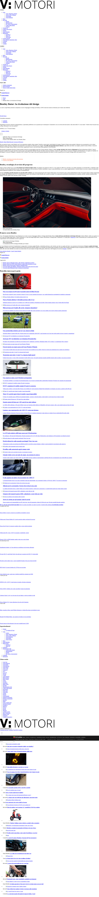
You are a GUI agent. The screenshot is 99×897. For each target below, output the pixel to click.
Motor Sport (5, 643)
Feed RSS (15, 730)
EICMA (5, 685)
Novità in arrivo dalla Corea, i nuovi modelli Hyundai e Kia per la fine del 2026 (18, 560)
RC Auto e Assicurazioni (11, 24)
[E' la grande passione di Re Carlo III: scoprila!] (51, 780)
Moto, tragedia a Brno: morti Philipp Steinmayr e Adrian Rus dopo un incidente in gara (20, 610)
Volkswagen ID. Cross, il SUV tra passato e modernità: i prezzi (14, 532)
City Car (5, 672)
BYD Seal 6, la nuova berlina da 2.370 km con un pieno (13, 567)
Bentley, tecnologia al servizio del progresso (13, 159)
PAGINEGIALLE (33, 737)
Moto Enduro (6, 677)
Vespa (4, 680)
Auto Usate (5, 668)
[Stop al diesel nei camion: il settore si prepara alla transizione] (51, 886)
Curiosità (5, 41)
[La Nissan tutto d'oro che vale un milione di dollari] (51, 856)
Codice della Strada (10, 25)
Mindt (8, 142)
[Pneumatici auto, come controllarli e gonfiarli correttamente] (51, 871)
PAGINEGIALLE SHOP (41, 737)
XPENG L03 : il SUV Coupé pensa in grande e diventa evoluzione (15, 582)
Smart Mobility (6, 32)
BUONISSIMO (78, 737)
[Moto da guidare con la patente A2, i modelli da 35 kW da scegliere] (51, 805)
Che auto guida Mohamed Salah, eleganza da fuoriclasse (16, 268)
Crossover (5, 670)
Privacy (26, 739)
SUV (4, 671)
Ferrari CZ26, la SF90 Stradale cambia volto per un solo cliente (14, 539)
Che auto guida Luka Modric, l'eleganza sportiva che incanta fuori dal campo (20, 266)
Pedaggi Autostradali (7, 698)
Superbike (5, 683)
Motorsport (5, 33)
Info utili (5, 20)
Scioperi (8, 26)
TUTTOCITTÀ (59, 737)
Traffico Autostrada (7, 85)
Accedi (2, 9)
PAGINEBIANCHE (53, 737)
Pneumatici (5, 689)
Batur (5, 142)
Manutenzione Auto (7, 687)
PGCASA (47, 737)
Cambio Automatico (7, 717)
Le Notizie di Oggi (10, 630)
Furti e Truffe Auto (7, 702)
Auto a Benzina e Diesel (11, 13)
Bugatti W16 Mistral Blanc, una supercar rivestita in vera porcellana (15, 616)
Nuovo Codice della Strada (9, 87)
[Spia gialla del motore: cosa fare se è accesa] (51, 759)
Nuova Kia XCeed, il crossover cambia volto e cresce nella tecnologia (16, 526)
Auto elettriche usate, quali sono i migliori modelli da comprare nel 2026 (16, 574)
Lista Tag (5, 662)
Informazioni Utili (7, 648)
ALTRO (2, 46)
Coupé (12, 251)
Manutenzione (9, 22)
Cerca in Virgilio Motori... (6, 728)
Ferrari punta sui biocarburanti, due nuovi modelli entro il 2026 (14, 623)
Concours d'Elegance (18, 142)
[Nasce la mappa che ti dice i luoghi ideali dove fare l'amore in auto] (51, 769)
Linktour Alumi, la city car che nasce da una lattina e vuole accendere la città (17, 595)
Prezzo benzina (6, 86)
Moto (4, 19)
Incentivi (5, 700)
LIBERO (23, 737)
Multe (4, 701)
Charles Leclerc (6, 711)
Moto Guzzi (5, 684)
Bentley (2, 142)
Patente (7, 21)
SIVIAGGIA (67, 737)
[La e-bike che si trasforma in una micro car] (51, 846)
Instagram (5, 122)
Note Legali (22, 739)
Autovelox (5, 692)
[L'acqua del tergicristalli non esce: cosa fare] (51, 861)
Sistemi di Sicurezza (7, 697)
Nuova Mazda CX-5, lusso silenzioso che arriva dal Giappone (14, 602)
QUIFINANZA (72, 737)
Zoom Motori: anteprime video (10, 39)
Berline (4, 673)
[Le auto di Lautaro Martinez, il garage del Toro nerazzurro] (51, 835)
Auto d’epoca (9, 639)
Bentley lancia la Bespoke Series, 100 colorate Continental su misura (18, 262)
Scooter (4, 681)
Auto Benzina (6, 666)
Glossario (5, 647)
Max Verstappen (6, 713)
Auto (4, 12)
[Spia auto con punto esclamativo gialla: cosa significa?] (51, 744)
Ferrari (4, 707)
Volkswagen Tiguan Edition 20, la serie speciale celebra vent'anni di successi (17, 519)
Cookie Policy (31, 739)
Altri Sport (8, 37)
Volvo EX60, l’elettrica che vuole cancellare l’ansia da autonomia (15, 588)
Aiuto (44, 739)
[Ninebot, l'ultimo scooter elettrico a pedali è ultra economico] (51, 815)
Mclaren (5, 710)
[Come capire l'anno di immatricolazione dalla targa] (51, 749)
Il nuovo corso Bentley (8, 160)
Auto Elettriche (9, 17)
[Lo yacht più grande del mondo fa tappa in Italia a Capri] (51, 891)
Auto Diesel (5, 667)
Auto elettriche (3, 251)
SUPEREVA (83, 737)
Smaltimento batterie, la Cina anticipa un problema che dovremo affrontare (17, 547)
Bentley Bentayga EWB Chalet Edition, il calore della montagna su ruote (19, 264)
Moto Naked (6, 679)
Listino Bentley (17, 251)
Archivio (20, 730)
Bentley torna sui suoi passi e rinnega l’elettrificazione (15, 265)
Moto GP (8, 35)
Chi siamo (17, 739)
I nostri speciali (6, 38)
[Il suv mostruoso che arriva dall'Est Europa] (51, 800)
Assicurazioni (6, 696)
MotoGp (5, 706)
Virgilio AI (5, 28)
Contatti (5, 43)
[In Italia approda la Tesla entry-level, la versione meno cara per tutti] (51, 881)
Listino (7, 633)
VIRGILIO (28, 737)
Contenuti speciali (4, 730)
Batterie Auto (6, 714)
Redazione (5, 656)
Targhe (4, 693)
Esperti (4, 42)
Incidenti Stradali (7, 704)
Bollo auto (5, 690)
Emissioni (5, 715)
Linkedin (5, 120)
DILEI (64, 737)
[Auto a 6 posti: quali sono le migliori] (51, 790)
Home (4, 98)
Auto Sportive (6, 676)
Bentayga (73, 237)
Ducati (4, 709)
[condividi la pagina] (1, 134)
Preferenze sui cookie (38, 739)
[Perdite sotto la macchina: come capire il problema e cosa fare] (51, 830)
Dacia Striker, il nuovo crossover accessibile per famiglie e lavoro (15, 512)
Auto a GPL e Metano (11, 15)
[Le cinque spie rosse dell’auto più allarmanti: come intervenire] (51, 795)
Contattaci (10, 730)
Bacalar (11, 142)
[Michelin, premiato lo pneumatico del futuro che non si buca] (51, 825)
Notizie (4, 30)
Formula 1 (8, 34)
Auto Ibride (8, 16)
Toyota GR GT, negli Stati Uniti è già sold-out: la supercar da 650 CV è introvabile (19, 554)
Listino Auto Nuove (7, 29)
